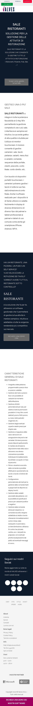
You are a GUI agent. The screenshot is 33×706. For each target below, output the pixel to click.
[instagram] (19, 582)
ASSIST (25, 602)
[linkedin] (13, 588)
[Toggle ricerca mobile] (26, 9)
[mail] (19, 588)
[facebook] (7, 582)
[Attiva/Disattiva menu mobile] (30, 9)
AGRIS (20, 604)
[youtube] (25, 582)
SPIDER (13, 604)
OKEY (7, 602)
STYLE (19, 602)
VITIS (12, 602)
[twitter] (13, 582)
